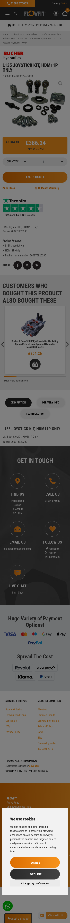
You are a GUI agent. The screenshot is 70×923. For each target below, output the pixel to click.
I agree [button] (35, 862)
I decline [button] (35, 874)
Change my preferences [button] (35, 883)
